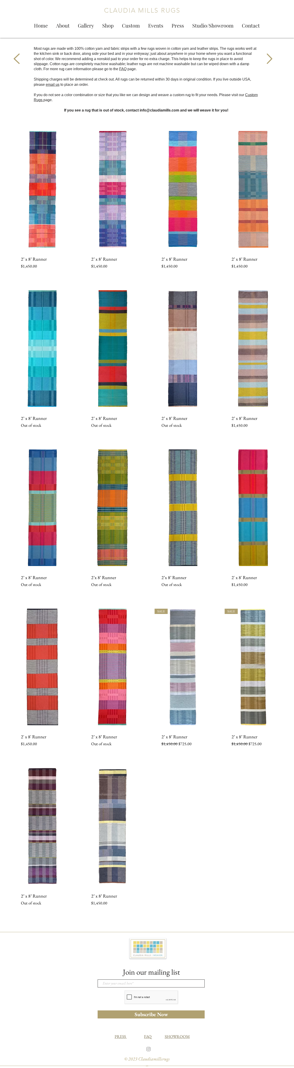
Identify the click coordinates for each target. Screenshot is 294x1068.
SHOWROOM (177, 1036)
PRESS (121, 1036)
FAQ (123, 69)
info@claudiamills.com (159, 110)
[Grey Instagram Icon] (148, 1049)
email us (52, 84)
